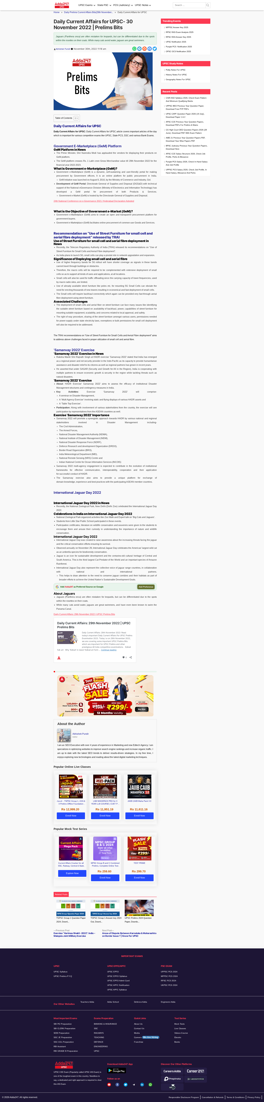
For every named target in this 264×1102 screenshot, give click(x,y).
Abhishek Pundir (63, 49)
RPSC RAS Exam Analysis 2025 (179, 32)
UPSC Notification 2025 (176, 42)
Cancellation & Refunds (212, 1097)
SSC (96, 1028)
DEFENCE (98, 1042)
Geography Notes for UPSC (178, 79)
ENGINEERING (101, 1046)
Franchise (138, 1042)
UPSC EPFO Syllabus (117, 976)
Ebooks (177, 1037)
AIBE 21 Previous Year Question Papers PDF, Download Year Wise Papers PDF (185, 139)
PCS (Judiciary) (121, 5)
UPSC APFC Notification (118, 985)
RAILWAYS (99, 1033)
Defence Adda (140, 1002)
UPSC (96, 1051)
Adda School (113, 1002)
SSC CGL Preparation (64, 1042)
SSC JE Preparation (63, 1037)
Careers (146, 1037)
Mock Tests (179, 1024)
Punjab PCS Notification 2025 (179, 47)
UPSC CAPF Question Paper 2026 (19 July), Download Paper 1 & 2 (185, 115)
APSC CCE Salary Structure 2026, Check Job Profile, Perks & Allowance (185, 155)
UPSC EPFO (113, 972)
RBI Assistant (60, 1046)
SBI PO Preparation (63, 1024)
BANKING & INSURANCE (105, 1024)
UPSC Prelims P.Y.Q (63, 976)
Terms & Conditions (236, 1097)
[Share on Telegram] (139, 49)
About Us (138, 1024)
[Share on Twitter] (155, 49)
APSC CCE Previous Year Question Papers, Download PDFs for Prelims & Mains (185, 123)
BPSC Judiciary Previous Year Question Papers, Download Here (186, 147)
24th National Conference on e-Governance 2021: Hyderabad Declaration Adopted (94, 201)
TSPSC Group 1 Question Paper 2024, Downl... (71, 920)
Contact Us (139, 1028)
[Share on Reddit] (144, 49)
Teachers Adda (87, 1002)
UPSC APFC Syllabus (117, 990)
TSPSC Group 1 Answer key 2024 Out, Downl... (106, 920)
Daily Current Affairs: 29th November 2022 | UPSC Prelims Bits (84, 614)
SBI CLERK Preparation (64, 1028)
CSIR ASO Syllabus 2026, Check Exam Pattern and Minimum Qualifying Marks (186, 99)
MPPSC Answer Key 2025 (177, 27)
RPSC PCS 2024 (168, 980)
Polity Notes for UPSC (175, 70)
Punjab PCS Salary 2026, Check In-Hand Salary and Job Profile (186, 163)
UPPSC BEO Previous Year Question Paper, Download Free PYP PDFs (185, 107)
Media (137, 1033)
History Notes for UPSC (176, 75)
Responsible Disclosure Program (184, 1097)
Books (177, 1042)
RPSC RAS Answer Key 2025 (178, 37)
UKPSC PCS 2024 (169, 985)
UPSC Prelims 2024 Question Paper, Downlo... (138, 920)
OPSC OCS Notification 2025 (178, 51)
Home (57, 12)
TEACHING (99, 1037)
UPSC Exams (85, 5)
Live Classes (180, 1028)
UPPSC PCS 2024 (169, 972)
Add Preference (146, 587)
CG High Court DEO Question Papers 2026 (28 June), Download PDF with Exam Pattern (186, 131)
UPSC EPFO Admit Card (118, 980)
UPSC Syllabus (60, 972)
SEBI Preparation (62, 1033)
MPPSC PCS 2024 (169, 976)
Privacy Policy (254, 1097)
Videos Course (181, 1033)
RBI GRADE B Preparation (66, 1051)
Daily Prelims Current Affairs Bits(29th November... (88, 12)
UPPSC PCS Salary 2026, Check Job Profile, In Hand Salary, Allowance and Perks (186, 171)
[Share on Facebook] (150, 49)
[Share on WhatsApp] (134, 49)
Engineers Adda (168, 1002)
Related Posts (61, 894)
